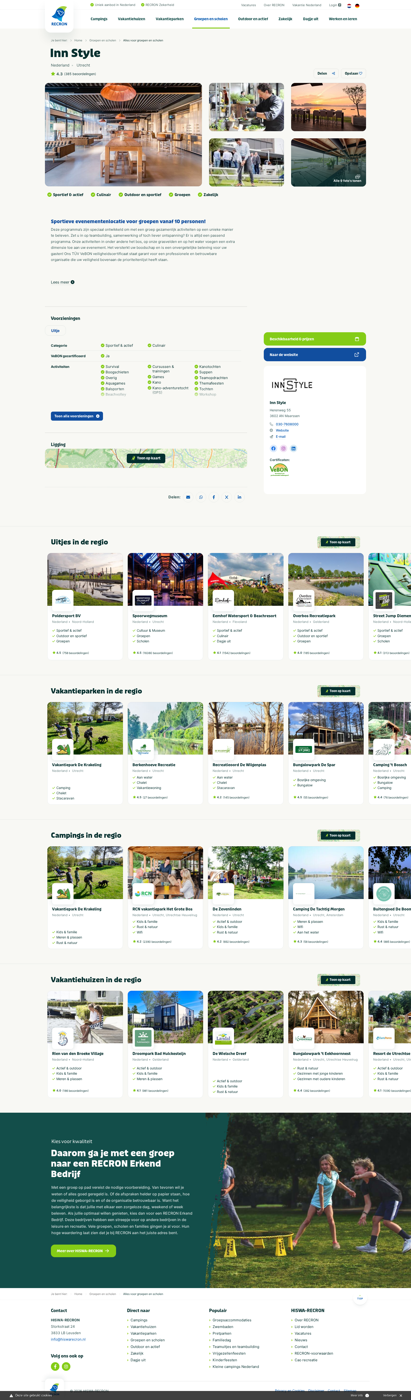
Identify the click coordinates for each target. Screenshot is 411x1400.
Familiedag (222, 1340)
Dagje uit (310, 19)
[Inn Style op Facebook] (273, 448)
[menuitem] (99, 19)
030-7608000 (287, 424)
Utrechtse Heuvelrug (181, 915)
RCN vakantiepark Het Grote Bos (162, 909)
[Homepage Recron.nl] (54, 1389)
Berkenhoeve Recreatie (153, 764)
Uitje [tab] (55, 330)
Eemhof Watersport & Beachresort (244, 615)
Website (282, 430)
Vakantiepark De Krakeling (76, 764)
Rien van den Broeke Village (77, 1053)
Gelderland (321, 622)
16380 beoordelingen (158, 653)
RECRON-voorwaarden (314, 1353)
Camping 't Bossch (390, 764)
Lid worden (304, 1326)
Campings (99, 19)
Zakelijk (285, 19)
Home (78, 40)
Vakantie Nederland (306, 5)
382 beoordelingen (316, 1090)
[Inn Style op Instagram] (283, 448)
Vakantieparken (170, 19)
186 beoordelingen (75, 1090)
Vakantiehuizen (131, 19)
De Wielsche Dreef (229, 1053)
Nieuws (301, 1340)
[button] (361, 609)
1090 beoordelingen (397, 1090)
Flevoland (240, 622)
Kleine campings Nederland (236, 1366)
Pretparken (222, 1333)
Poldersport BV (66, 615)
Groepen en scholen (211, 19)
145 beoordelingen (236, 797)
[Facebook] (55, 1366)
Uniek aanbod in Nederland (115, 5)
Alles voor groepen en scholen (143, 40)
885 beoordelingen (396, 941)
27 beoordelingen (155, 797)
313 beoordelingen (396, 653)
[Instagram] (66, 1366)
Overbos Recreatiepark (314, 615)
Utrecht (158, 622)
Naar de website (284, 354)
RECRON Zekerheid (160, 5)
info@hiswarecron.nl (68, 1339)
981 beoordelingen (155, 1090)
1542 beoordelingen (236, 653)
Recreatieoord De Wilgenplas (239, 764)
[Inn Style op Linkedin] (293, 448)
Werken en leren (343, 19)
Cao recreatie (306, 1360)
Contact (301, 1346)
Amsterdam (334, 915)
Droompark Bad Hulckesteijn (159, 1053)
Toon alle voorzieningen (73, 416)
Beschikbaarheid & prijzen (292, 339)
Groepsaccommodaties (232, 1320)
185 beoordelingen (316, 653)
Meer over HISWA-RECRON (80, 1251)
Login (333, 5)
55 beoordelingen (315, 797)
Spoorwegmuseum (149, 615)
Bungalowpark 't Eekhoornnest (322, 1053)
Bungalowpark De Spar (314, 764)
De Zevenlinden (227, 909)
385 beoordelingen (80, 74)
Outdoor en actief (253, 19)
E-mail (280, 436)
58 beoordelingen (315, 941)
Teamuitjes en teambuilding (236, 1346)
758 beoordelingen (75, 653)
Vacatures (248, 5)
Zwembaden (223, 1326)
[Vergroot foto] (246, 107)
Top (360, 1298)
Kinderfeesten (225, 1360)
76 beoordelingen (395, 797)
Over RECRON (274, 5)
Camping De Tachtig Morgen (319, 909)
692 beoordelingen (236, 941)
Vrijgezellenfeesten (229, 1353)
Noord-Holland (83, 622)
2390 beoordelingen (157, 941)
